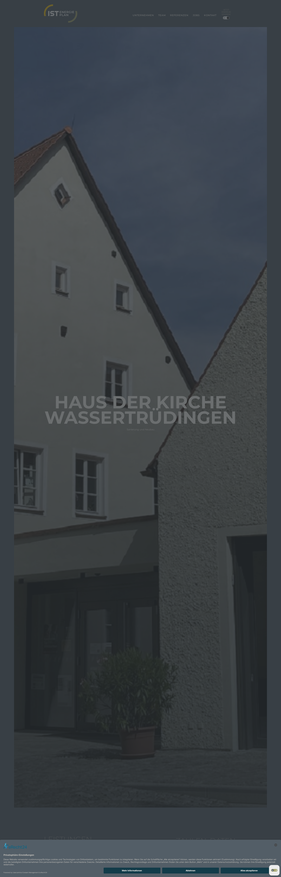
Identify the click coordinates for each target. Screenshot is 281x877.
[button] (274, 870)
